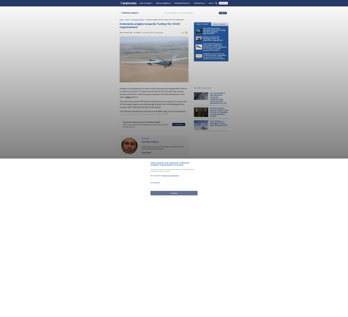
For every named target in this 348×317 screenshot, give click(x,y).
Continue (174, 193)
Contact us (223, 3)
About (211, 3)
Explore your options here (170, 176)
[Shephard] (128, 3)
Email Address (155, 183)
